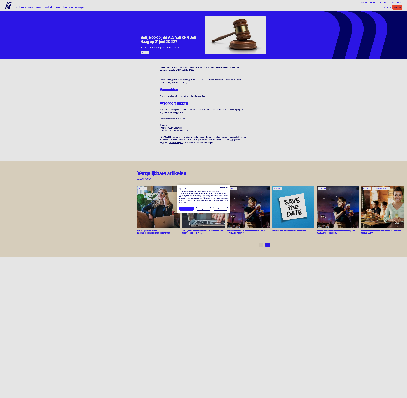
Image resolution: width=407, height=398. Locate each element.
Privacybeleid (224, 187)
